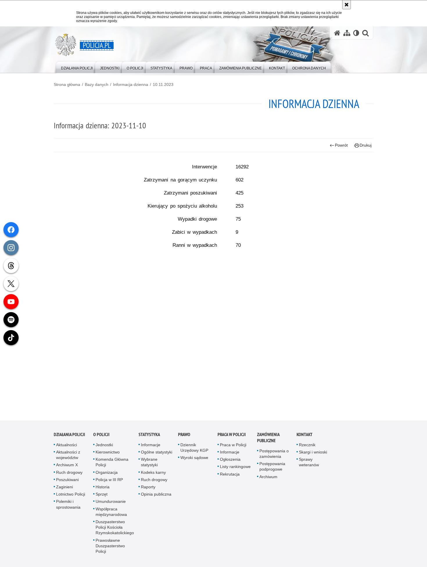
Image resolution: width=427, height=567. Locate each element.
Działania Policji (69, 436)
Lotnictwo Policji (70, 496)
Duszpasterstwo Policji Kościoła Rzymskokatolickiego (115, 529)
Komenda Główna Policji (112, 464)
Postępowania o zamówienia (274, 455)
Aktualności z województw (68, 456)
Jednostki (104, 446)
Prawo (184, 436)
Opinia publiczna (156, 496)
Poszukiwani (67, 481)
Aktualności (66, 446)
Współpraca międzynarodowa (111, 513)
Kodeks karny (153, 474)
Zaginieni (64, 488)
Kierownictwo (108, 453)
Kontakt (305, 436)
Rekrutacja (230, 476)
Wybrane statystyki (149, 464)
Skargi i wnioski (313, 453)
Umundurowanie (111, 503)
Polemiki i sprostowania (68, 506)
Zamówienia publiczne (268, 439)
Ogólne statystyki (156, 453)
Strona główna (67, 84)
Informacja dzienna (130, 84)
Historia (103, 488)
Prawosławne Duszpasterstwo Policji (110, 547)
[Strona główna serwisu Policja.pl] (337, 33)
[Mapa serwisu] (346, 33)
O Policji (101, 436)
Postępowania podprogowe (272, 468)
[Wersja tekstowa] (356, 33)
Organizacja (107, 474)
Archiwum (268, 478)
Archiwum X (67, 466)
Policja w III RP (109, 481)
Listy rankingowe (235, 468)
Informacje (150, 446)
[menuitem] (77, 67)
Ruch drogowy (69, 474)
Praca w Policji (232, 436)
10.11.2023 (163, 84)
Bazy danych (96, 84)
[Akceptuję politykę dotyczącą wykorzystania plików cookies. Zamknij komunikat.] (346, 4)
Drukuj (366, 145)
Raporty (148, 488)
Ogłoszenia (230, 461)
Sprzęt (101, 496)
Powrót (341, 145)
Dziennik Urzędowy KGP (194, 449)
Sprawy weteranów (309, 464)
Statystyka (149, 436)
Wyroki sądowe (194, 459)
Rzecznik (307, 446)
